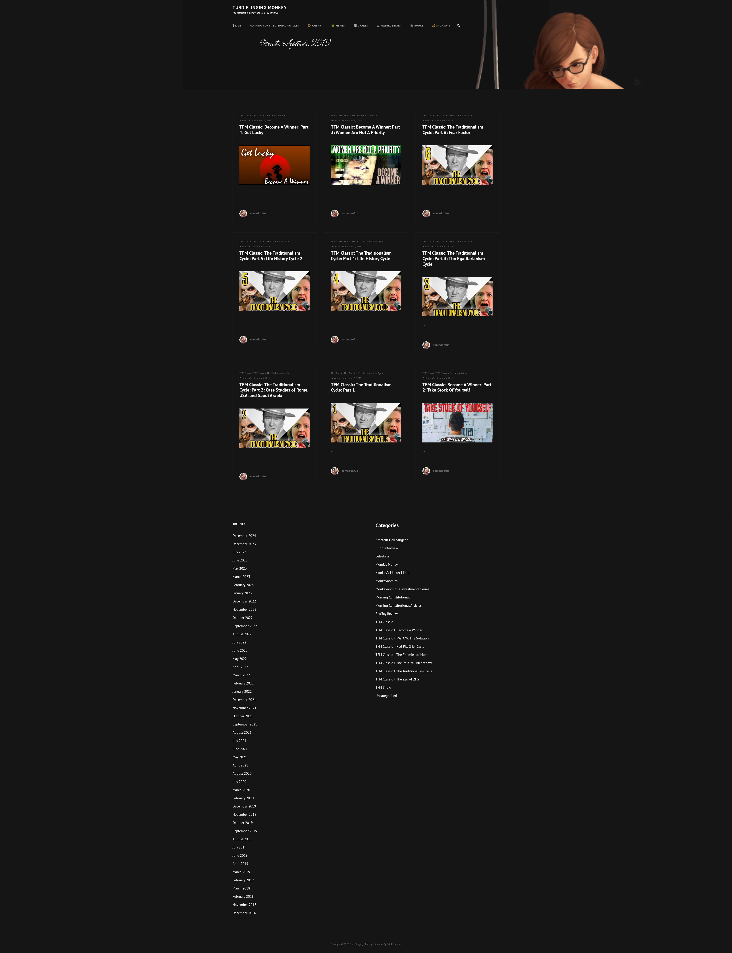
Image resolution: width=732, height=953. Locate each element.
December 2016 (244, 913)
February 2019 (243, 880)
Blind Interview (387, 548)
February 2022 (243, 683)
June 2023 (240, 560)
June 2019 (240, 855)
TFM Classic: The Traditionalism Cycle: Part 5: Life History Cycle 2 (271, 255)
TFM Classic (245, 115)
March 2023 (241, 576)
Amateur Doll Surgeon (392, 540)
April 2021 (240, 765)
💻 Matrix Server (388, 25)
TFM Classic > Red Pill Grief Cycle (400, 646)
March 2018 (241, 888)
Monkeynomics (387, 581)
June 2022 (240, 650)
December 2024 (244, 535)
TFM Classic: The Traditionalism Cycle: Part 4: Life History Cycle (361, 255)
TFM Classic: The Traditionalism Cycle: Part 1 (361, 387)
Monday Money (387, 564)
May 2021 (240, 757)
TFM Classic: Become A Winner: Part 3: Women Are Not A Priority (365, 129)
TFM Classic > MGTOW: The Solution (402, 638)
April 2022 (240, 667)
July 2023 (239, 552)
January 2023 (242, 593)
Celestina (382, 556)
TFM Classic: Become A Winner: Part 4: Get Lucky (273, 129)
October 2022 (243, 617)
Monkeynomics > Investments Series (402, 589)
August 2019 (242, 839)
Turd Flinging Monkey (260, 7)
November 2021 (244, 708)
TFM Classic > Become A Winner (269, 115)
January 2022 (242, 691)
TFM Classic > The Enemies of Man (401, 654)
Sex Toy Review (387, 613)
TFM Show (383, 687)
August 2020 (242, 773)
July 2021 (239, 740)
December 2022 (244, 601)
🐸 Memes (338, 25)
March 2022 (241, 675)
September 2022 (245, 626)
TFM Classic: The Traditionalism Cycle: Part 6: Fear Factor (452, 129)
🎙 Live (237, 25)
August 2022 (242, 634)
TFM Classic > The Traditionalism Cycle (455, 115)
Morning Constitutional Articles (274, 25)
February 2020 (243, 798)
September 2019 (245, 831)
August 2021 (242, 732)
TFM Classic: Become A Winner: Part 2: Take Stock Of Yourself (456, 387)
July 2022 (239, 642)
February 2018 (243, 896)
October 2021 (243, 716)
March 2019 (241, 872)
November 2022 (244, 609)
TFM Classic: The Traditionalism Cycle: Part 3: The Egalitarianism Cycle (453, 258)
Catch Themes (394, 944)
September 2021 (245, 724)
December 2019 (244, 806)
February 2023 (243, 585)
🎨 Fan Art (315, 25)
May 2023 (240, 568)
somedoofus (258, 213)
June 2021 (240, 749)
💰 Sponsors (441, 25)
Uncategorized (386, 695)
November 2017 (244, 904)
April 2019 (240, 863)
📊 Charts (360, 25)
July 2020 (239, 781)
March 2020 (241, 790)
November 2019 (244, 814)
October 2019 (243, 822)
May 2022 (240, 658)
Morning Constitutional (393, 597)
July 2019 (239, 847)
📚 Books (416, 25)
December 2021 (244, 699)
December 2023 (244, 544)
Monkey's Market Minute (393, 572)
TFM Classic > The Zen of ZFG (397, 679)
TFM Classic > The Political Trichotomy (404, 663)
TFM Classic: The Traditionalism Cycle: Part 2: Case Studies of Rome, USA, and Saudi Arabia (273, 390)
